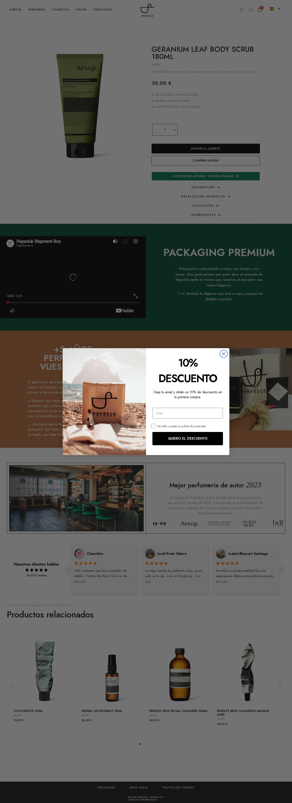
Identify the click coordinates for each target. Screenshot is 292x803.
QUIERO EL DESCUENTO (188, 438)
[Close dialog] (224, 354)
